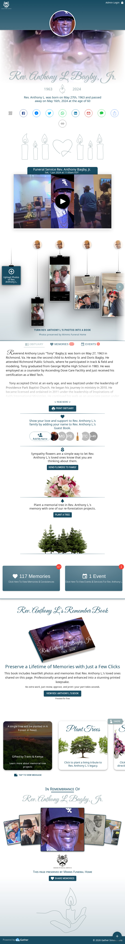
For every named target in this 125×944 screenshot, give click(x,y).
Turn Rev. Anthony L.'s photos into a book (62, 330)
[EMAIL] (88, 113)
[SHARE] (114, 113)
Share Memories (64, 878)
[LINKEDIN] (75, 113)
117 (59, 566)
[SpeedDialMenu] (117, 936)
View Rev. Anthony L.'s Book (62, 693)
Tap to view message (30, 775)
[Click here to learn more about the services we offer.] (62, 862)
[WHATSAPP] (62, 113)
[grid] (62, 289)
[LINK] (62, 124)
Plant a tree (62, 514)
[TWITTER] (49, 113)
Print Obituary (64, 408)
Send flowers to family (62, 467)
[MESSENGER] (36, 113)
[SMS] (101, 113)
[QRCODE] (10, 113)
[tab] (34, 344)
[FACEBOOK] (23, 113)
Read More (62, 402)
